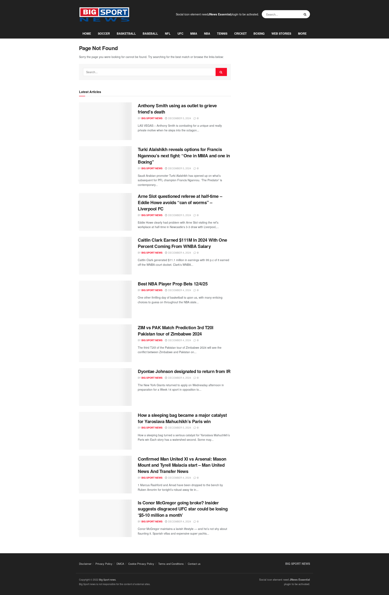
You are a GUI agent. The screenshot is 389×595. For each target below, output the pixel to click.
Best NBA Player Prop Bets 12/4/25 (172, 283)
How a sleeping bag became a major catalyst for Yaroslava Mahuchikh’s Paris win (182, 418)
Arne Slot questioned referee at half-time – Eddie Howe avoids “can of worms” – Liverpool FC (180, 202)
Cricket (240, 33)
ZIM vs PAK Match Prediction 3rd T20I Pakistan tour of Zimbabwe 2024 (175, 330)
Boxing (259, 33)
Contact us (194, 564)
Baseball (150, 33)
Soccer (104, 33)
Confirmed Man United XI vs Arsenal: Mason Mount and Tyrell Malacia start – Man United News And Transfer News (182, 465)
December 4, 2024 (179, 252)
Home (86, 33)
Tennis (222, 33)
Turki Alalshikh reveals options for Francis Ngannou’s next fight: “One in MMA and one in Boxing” (184, 155)
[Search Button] (306, 14)
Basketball (126, 33)
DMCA (120, 564)
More (302, 33)
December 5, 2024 (179, 118)
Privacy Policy (103, 564)
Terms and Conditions (171, 564)
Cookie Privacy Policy (141, 564)
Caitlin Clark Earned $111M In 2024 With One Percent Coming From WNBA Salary (182, 243)
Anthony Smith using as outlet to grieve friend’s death (177, 108)
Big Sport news (107, 579)
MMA (193, 33)
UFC (180, 33)
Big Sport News (151, 118)
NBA (207, 33)
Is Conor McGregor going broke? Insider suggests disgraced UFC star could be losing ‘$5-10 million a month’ (183, 508)
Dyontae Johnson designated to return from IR (184, 371)
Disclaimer (85, 564)
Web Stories (281, 33)
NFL (168, 33)
